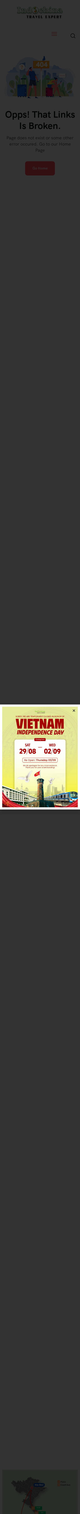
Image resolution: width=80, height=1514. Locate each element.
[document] (40, 757)
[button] (74, 710)
